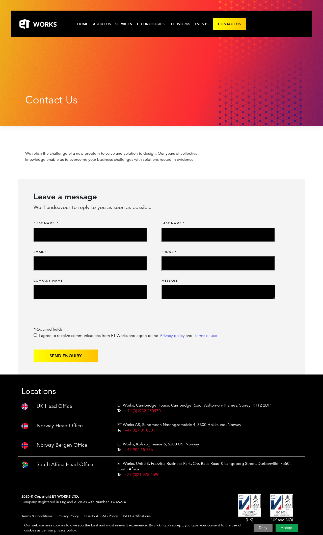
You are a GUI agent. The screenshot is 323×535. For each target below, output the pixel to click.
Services (123, 24)
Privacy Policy (68, 516)
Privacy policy (172, 335)
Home (82, 24)
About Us (102, 24)
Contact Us (229, 24)
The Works (179, 24)
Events (201, 24)
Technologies (151, 24)
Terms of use (206, 335)
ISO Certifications (137, 516)
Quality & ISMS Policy (101, 516)
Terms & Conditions (36, 516)
